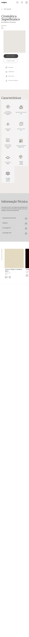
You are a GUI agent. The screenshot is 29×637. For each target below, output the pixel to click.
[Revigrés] (4, 3)
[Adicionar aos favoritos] (6, 277)
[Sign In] (22, 2)
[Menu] (26, 2)
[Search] (17, 2)
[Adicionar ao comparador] (10, 277)
